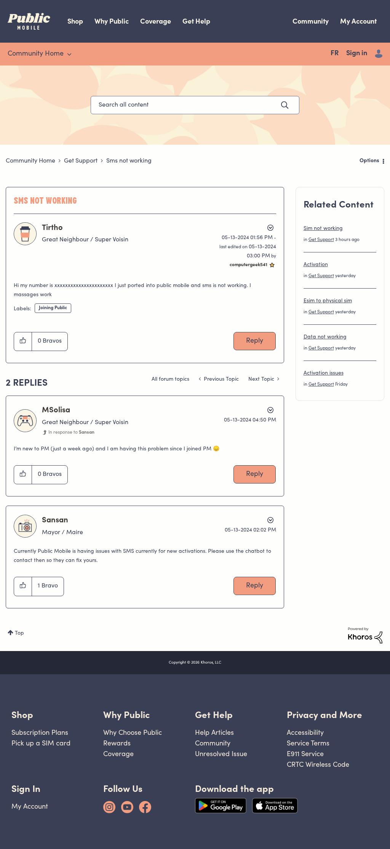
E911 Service (305, 753)
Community (310, 21)
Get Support (81, 161)
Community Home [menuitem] (36, 54)
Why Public (111, 21)
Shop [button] (22, 715)
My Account (358, 21)
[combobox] (195, 105)
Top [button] (19, 633)
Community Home (30, 161)
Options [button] (369, 161)
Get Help (196, 21)
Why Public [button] (126, 715)
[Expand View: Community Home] (69, 54)
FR (335, 53)
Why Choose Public (132, 732)
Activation (316, 265)
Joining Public (53, 308)
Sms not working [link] (129, 161)
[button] (23, 341)
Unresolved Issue (221, 753)
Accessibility (305, 732)
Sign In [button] (25, 789)
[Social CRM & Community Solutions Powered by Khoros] (365, 635)
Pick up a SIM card (40, 743)
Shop (75, 21)
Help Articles (214, 732)
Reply (254, 341)
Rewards (117, 743)
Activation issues (324, 373)
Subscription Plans (39, 732)
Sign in (356, 53)
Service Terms (308, 743)
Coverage (155, 21)
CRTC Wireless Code (318, 764)
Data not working (325, 337)
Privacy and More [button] (324, 715)
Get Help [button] (214, 715)
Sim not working (323, 228)
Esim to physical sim (328, 301)
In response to (71, 432)
